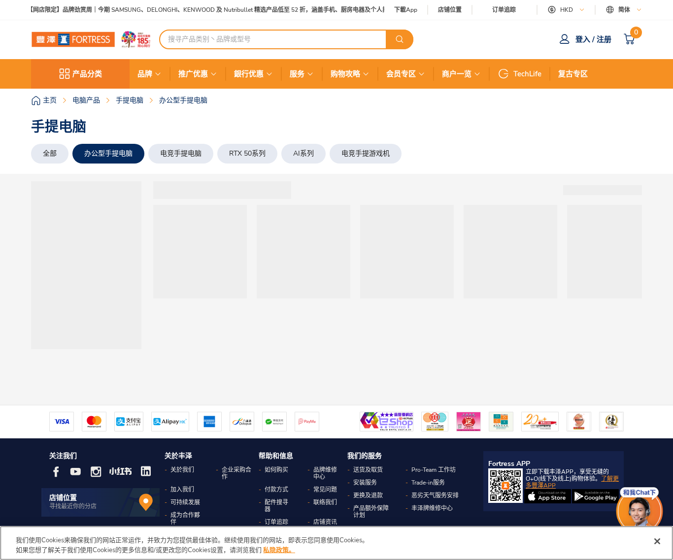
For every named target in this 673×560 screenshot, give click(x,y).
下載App (405, 10)
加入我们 (182, 490)
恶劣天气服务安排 (435, 495)
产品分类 (87, 74)
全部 (50, 153)
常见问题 (325, 490)
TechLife (527, 74)
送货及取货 (368, 470)
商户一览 (456, 74)
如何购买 (276, 470)
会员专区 (401, 74)
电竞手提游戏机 (365, 153)
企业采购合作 (236, 473)
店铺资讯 (325, 522)
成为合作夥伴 (185, 518)
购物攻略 (345, 74)
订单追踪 (504, 10)
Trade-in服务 (428, 483)
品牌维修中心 (325, 473)
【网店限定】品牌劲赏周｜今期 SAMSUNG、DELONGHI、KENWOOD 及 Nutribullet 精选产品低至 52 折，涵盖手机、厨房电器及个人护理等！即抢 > (221, 10)
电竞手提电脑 (181, 153)
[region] (336, 543)
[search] (399, 39)
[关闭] (657, 541)
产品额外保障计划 (371, 511)
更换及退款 (368, 495)
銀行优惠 (249, 74)
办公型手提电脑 (108, 153)
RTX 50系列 (247, 153)
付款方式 (276, 490)
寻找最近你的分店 (73, 506)
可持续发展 (185, 502)
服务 (297, 74)
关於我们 (182, 470)
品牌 (144, 74)
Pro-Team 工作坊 (433, 470)
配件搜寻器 (276, 505)
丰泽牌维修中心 (432, 508)
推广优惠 (193, 74)
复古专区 (573, 74)
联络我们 (325, 502)
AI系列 (303, 153)
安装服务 (365, 483)
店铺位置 (450, 10)
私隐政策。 (279, 549)
